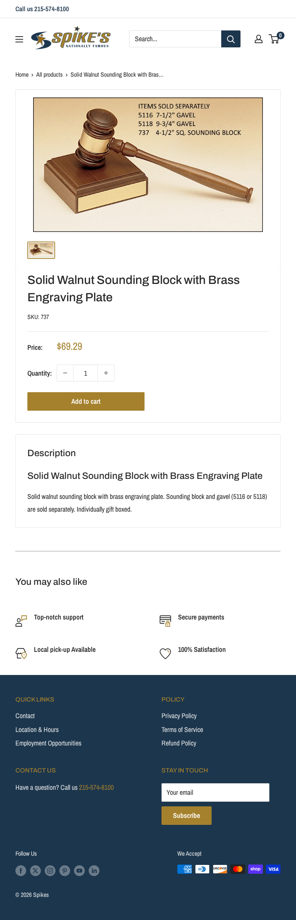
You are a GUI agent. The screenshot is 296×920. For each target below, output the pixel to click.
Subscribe (186, 815)
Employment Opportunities (48, 743)
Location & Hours (37, 729)
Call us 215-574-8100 (42, 8)
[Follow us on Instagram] (50, 870)
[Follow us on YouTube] (79, 870)
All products (49, 74)
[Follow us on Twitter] (35, 870)
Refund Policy (178, 743)
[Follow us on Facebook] (20, 870)
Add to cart (86, 401)
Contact (25, 715)
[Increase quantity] (106, 373)
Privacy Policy (179, 715)
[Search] (230, 38)
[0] (274, 39)
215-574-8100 (96, 787)
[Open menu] (19, 39)
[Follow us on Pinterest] (64, 870)
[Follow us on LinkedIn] (94, 870)
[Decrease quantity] (65, 373)
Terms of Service (182, 729)
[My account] (258, 39)
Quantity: (39, 373)
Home (22, 74)
